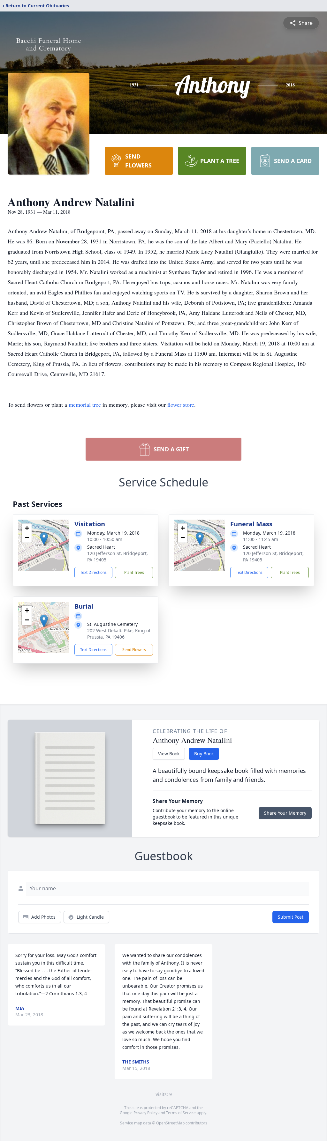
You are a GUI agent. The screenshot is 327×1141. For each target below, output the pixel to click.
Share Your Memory (285, 813)
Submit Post (290, 917)
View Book (168, 754)
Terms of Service (181, 1112)
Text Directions (93, 572)
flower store (180, 404)
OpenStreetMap (170, 1123)
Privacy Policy (145, 1112)
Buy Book (204, 754)
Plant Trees (134, 572)
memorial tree (85, 404)
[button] (44, 538)
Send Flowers (134, 649)
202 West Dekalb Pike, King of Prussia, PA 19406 (118, 633)
